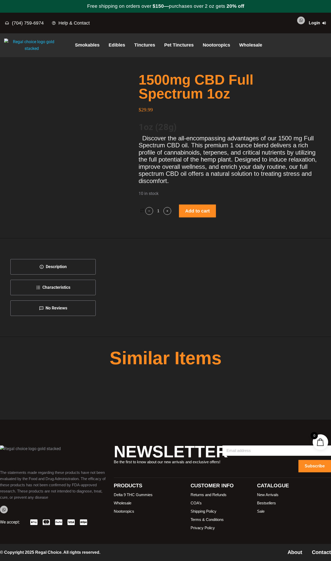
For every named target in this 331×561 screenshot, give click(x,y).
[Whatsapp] (301, 20)
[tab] (53, 267)
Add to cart (197, 211)
